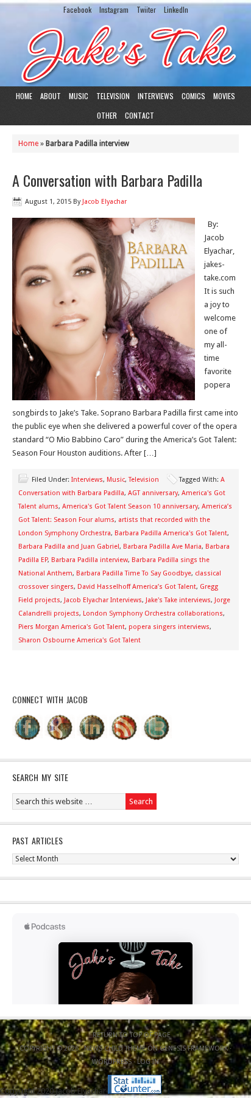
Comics (193, 96)
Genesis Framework (194, 1048)
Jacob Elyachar (104, 202)
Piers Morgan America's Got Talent (71, 627)
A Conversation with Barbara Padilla (107, 180)
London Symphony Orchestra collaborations (153, 613)
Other (107, 115)
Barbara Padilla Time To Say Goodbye (133, 573)
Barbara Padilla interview (89, 560)
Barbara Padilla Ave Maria (162, 547)
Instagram (114, 9)
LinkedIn (176, 9)
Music (78, 96)
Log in (148, 1062)
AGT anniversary (153, 493)
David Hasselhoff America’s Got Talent (136, 587)
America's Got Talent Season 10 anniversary (130, 506)
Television (113, 96)
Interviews (156, 96)
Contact (139, 115)
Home (24, 96)
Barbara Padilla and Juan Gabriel (68, 547)
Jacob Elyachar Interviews (103, 600)
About (50, 96)
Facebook (77, 9)
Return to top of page (132, 1035)
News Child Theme (115, 1048)
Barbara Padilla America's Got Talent (171, 533)
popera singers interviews (169, 627)
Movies (224, 96)
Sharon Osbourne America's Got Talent (79, 640)
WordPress (112, 1062)
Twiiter (146, 9)
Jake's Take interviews (178, 600)
